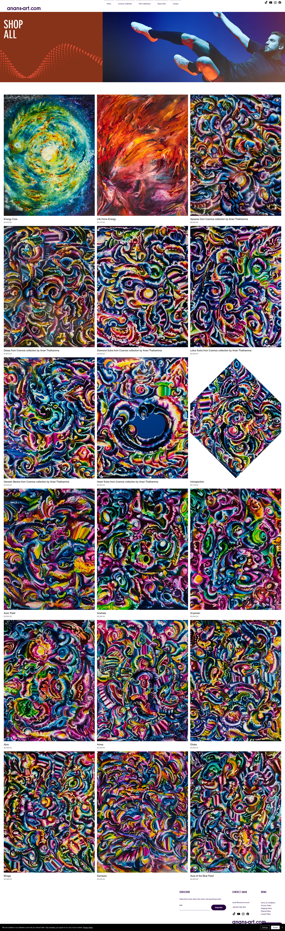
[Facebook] (280, 2)
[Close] (282, 927)
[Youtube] (270, 2)
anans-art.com (24, 8)
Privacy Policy (266, 905)
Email (180, 905)
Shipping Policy (266, 908)
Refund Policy (266, 911)
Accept (275, 927)
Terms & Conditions (268, 903)
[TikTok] (266, 2)
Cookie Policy (266, 914)
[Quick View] (49, 155)
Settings (265, 927)
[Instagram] (275, 2)
